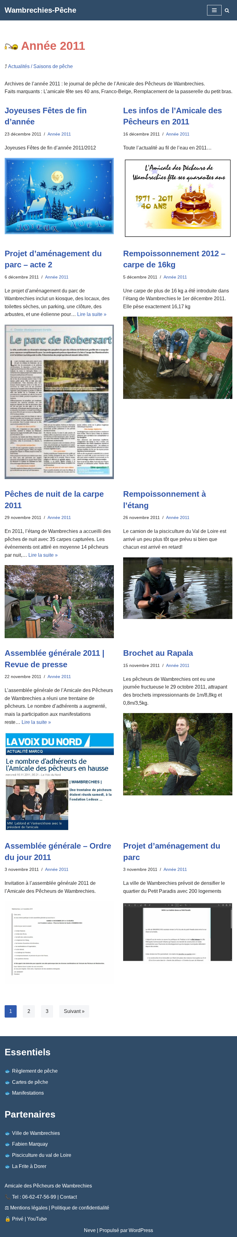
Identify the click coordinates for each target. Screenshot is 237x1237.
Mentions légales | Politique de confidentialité (59, 1207)
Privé (17, 1219)
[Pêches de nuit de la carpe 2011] (59, 601)
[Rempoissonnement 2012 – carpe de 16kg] (177, 358)
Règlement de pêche (35, 1071)
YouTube (37, 1219)
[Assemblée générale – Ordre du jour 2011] (59, 942)
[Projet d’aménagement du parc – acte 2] (59, 402)
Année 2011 (59, 134)
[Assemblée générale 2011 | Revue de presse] (59, 781)
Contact (68, 1197)
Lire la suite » (91, 314)
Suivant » (74, 1011)
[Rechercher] (227, 10)
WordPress (141, 1230)
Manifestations (28, 1093)
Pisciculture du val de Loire (41, 1155)
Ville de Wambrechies (36, 1133)
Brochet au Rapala (158, 653)
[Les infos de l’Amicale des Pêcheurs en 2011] (177, 198)
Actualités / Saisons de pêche (40, 66)
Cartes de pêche (30, 1082)
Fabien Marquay (30, 1144)
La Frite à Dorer (29, 1166)
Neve (90, 1230)
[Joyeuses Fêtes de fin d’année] (59, 196)
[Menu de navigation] (214, 10)
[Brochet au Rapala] (177, 754)
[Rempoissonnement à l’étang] (177, 588)
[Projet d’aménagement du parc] (177, 932)
